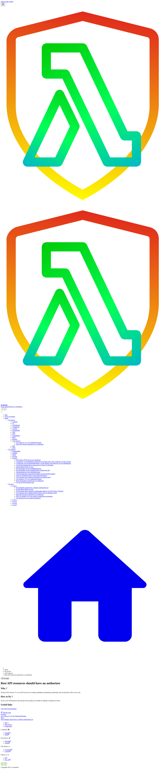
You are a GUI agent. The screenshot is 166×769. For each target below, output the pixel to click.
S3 (13, 423)
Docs (9, 406)
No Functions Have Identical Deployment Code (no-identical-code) (36, 493)
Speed (14, 455)
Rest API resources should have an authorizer (30, 444)
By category (12, 449)
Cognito (14, 429)
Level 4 (14, 503)
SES (13, 446)
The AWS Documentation (9, 709)
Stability (14, 453)
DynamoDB (16, 430)
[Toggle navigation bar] (3, 4)
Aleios (7, 743)
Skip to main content (7, 1)
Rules (6, 418)
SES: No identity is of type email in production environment (34, 496)
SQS (13, 434)
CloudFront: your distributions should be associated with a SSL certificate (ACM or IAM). (43, 461)
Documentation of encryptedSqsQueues (28, 472)
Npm (6, 734)
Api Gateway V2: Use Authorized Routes (29, 442)
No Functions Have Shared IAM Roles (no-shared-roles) (33, 477)
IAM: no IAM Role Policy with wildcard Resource (31, 475)
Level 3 (14, 501)
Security (14, 458)
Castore (7, 751)
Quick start (4, 406)
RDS (13, 437)
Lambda (14, 422)
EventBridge (16, 435)
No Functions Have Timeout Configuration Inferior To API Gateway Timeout (39, 491)
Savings (14, 456)
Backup (14, 439)
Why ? (7, 723)
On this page (5, 678)
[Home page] (85, 668)
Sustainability (16, 451)
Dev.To (7, 760)
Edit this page (7, 712)
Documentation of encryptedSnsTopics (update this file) (33, 470)
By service (11, 420)
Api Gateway (16, 441)
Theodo (7, 741)
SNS (13, 432)
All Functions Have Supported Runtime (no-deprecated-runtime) (35, 474)
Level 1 (14, 486)
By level (11, 484)
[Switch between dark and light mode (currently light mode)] (4, 409)
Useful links (8, 726)
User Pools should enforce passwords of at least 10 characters (34, 465)
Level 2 (14, 500)
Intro (6, 415)
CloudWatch (16, 425)
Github (7, 733)
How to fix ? (8, 724)
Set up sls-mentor (10, 416)
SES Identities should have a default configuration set (32, 487)
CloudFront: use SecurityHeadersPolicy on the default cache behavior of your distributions (43, 463)
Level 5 (14, 505)
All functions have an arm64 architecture (28, 498)
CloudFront (15, 427)
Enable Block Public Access (24, 467)
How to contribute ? (17, 406)
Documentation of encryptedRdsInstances (28, 468)
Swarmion (8, 750)
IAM (13, 448)
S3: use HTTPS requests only (25, 482)
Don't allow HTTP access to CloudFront (28, 460)
